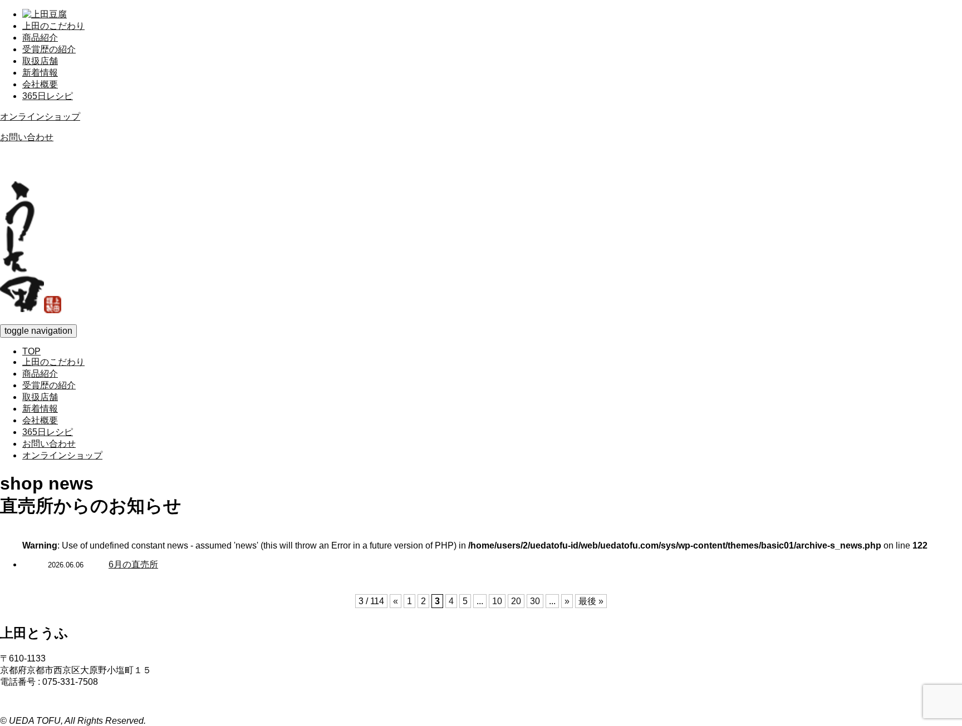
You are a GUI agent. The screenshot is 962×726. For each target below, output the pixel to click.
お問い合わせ (26, 137)
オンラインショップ (40, 116)
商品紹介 (40, 37)
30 (535, 601)
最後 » (590, 601)
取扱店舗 (40, 61)
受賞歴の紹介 (49, 49)
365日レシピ (47, 96)
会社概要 (40, 84)
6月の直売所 (133, 564)
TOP (31, 351)
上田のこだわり (53, 26)
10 (497, 601)
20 (516, 601)
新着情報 (40, 72)
